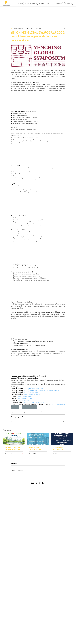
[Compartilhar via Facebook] (11, 417)
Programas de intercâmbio (18, 18)
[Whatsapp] (32, 483)
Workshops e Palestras (40, 412)
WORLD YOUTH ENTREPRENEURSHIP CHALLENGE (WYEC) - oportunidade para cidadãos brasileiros (37, 448)
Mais (53, 18)
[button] (71, 18)
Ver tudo (71, 430)
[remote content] (38, 101)
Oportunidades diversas (29, 412)
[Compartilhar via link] (22, 417)
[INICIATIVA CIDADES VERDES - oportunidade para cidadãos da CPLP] (14, 439)
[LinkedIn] (43, 483)
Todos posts (6, 18)
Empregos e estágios (44, 18)
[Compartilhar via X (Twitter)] (15, 417)
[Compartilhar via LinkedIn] (18, 417)
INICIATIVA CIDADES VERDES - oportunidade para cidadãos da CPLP (13, 448)
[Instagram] (36, 483)
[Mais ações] (64, 28)
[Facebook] (39, 483)
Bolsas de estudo (32, 18)
